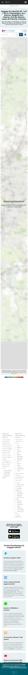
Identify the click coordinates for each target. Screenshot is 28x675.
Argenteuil (19, 492)
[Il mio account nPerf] (25, 2)
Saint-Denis (20, 493)
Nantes (19, 454)
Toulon (19, 470)
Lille (18, 461)
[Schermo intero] (25, 31)
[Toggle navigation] (2, 2)
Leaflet (3, 370)
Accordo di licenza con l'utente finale (18, 667)
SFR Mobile (7, 474)
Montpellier (20, 458)
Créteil (18, 506)
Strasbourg (20, 456)
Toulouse (19, 451)
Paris (18, 445)
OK (14, 672)
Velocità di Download (21, 34)
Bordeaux (19, 460)
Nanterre (19, 500)
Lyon (18, 449)
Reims (18, 465)
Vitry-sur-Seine (20, 509)
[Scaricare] (14, 531)
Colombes (19, 508)
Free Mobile (7, 472)
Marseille (19, 447)
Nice (18, 452)
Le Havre (19, 467)
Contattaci (11, 648)
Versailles (19, 502)
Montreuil (19, 495)
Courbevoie (20, 504)
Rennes (19, 463)
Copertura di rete (17, 34)
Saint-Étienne (20, 468)
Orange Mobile (8, 470)
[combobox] (5, 30)
